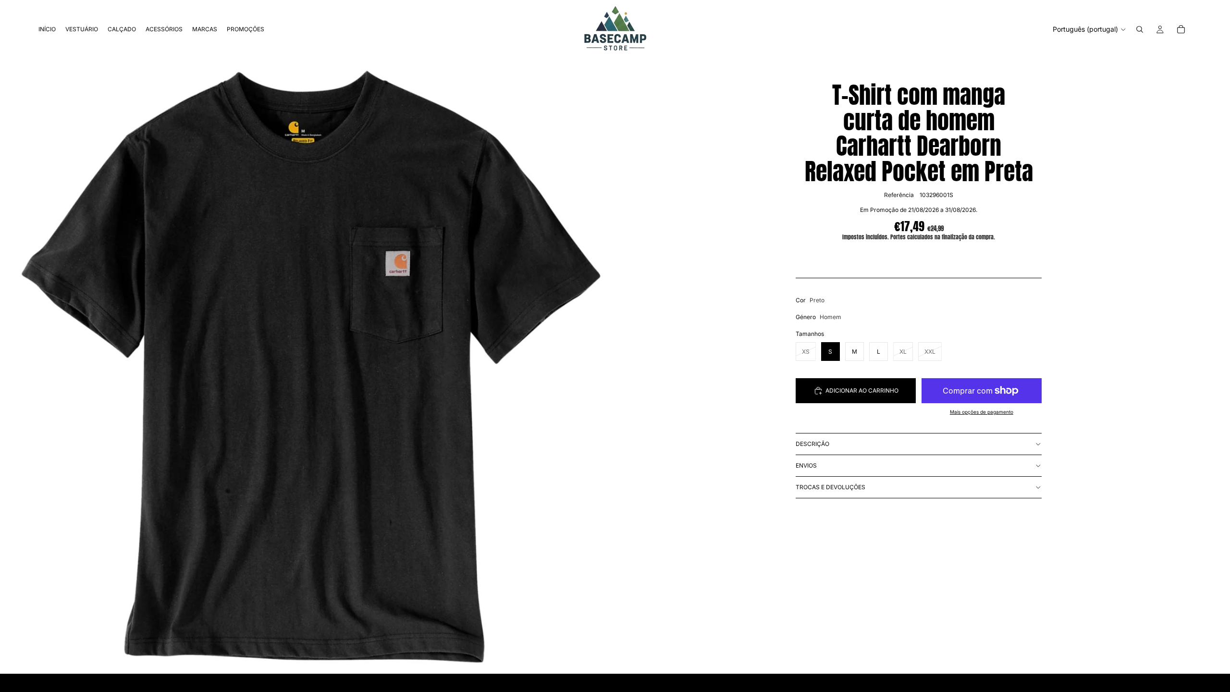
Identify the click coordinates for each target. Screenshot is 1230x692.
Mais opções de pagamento (981, 412)
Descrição (812, 443)
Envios (806, 465)
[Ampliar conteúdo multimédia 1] (307, 366)
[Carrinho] (1181, 29)
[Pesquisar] (1139, 29)
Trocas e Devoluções (830, 487)
